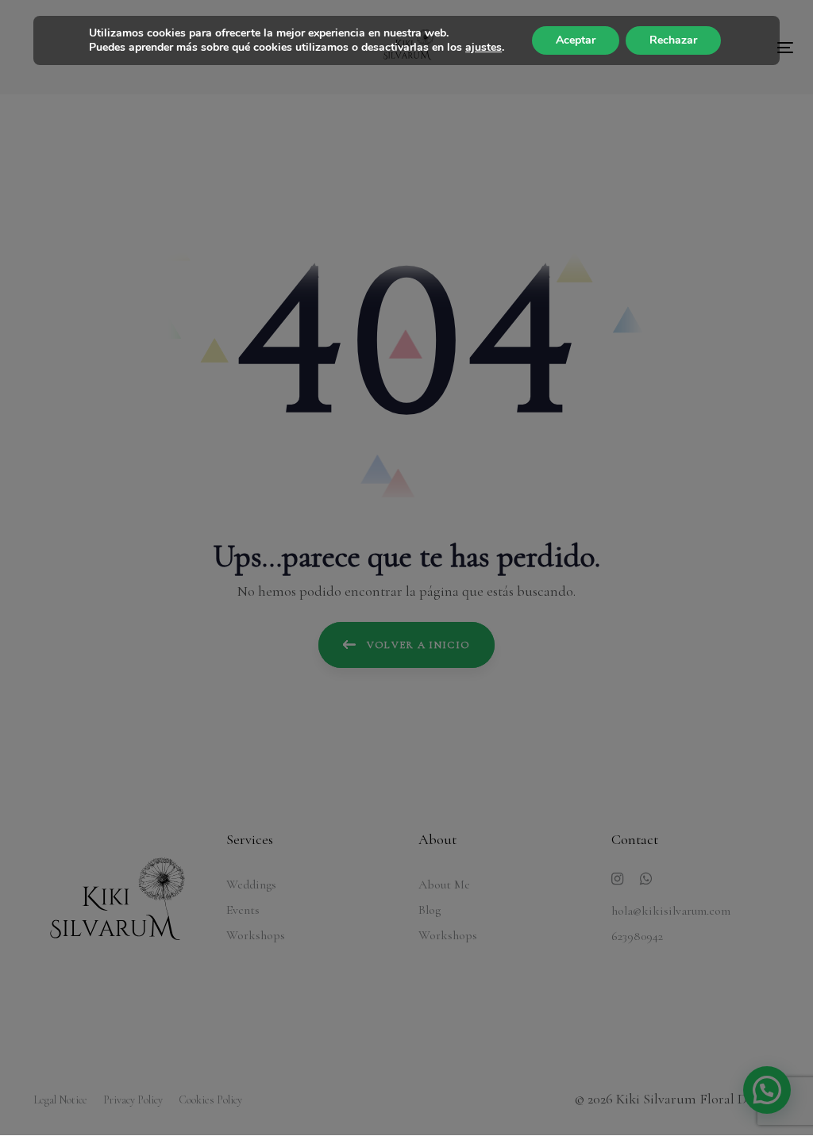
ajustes (483, 47)
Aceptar (575, 40)
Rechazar (673, 40)
